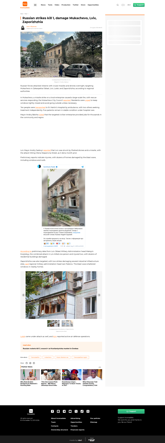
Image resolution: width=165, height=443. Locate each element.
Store (83, 5)
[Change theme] (123, 5)
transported (40, 107)
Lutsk (22, 336)
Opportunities (93, 5)
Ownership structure (59, 430)
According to (25, 251)
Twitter (76, 5)
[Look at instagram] (58, 411)
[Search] (118, 5)
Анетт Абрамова (31, 26)
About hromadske (58, 418)
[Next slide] (99, 295)
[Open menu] (35, 5)
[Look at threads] (88, 411)
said (27, 264)
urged (87, 100)
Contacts (54, 426)
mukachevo (47, 357)
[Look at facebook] (52, 411)
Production (66, 5)
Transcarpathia (35, 357)
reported (67, 100)
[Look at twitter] (76, 411)
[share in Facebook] (27, 363)
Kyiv (55, 336)
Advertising (75, 418)
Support (140, 5)
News (43, 5)
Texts (50, 5)
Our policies (95, 418)
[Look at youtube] (70, 411)
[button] (53, 323)
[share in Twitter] (30, 363)
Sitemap (93, 422)
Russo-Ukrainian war (62, 357)
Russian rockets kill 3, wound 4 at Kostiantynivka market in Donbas (50, 348)
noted (41, 115)
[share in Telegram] (34, 363)
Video (57, 5)
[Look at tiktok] (82, 411)
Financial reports (77, 430)
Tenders (74, 426)
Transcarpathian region (80, 357)
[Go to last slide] (23, 295)
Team (53, 422)
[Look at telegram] (64, 411)
